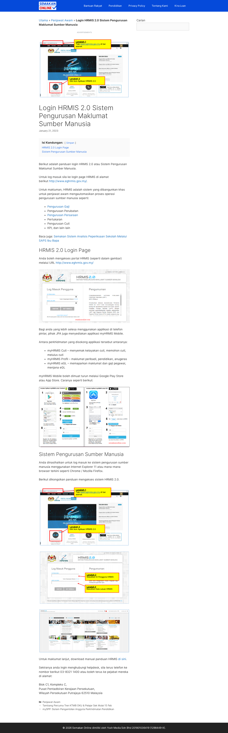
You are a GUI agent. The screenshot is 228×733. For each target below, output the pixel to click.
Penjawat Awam (62, 20)
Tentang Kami (160, 5)
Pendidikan (115, 5)
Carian (141, 20)
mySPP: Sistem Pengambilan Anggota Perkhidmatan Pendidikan (78, 709)
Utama (43, 20)
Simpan (70, 142)
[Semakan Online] (48, 6)
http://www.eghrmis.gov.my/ (68, 181)
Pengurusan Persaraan (62, 215)
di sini (122, 659)
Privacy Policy (137, 5)
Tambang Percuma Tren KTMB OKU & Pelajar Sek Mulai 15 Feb (77, 705)
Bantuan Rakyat (93, 5)
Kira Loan (180, 5)
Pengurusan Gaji (58, 206)
